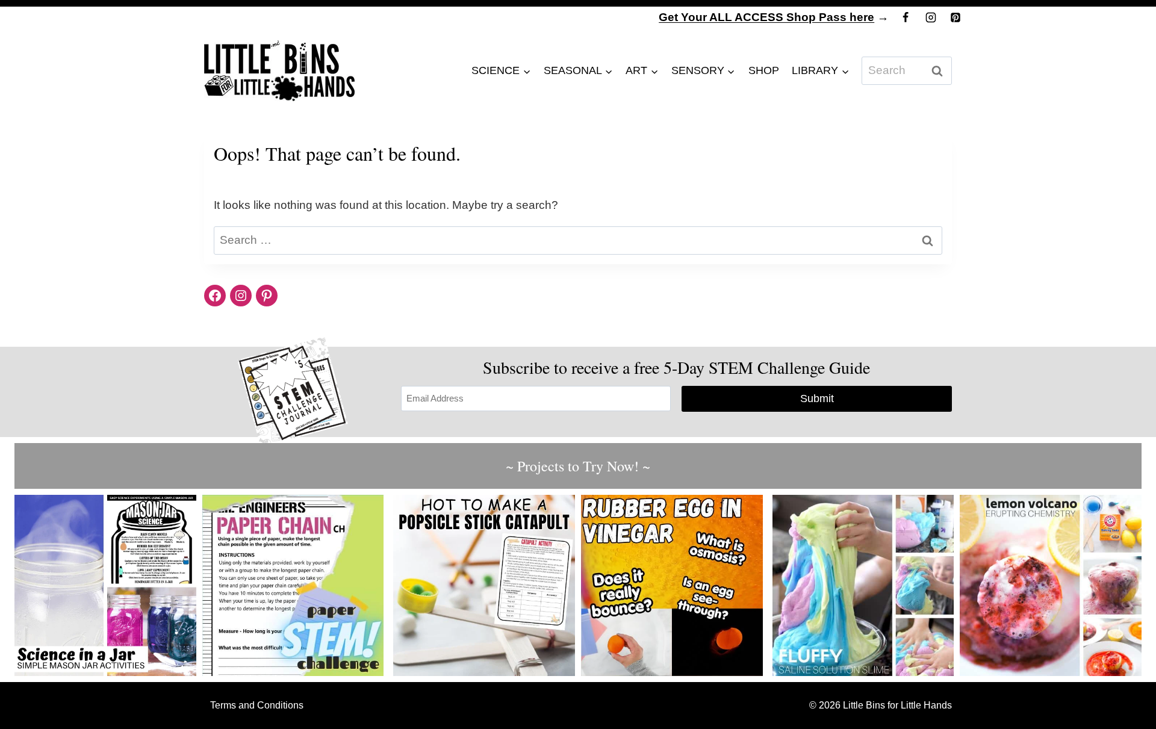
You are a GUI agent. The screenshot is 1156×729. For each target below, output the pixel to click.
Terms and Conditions (256, 705)
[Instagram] (931, 17)
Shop (763, 70)
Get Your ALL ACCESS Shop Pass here (766, 17)
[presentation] (105, 586)
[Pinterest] (955, 17)
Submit (817, 398)
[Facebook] (905, 17)
